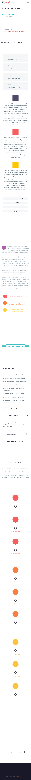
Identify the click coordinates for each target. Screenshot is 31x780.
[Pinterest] (15, 741)
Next (20, 752)
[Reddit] (24, 741)
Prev (10, 752)
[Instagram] (16, 767)
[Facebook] (7, 741)
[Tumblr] (18, 741)
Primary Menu (28, 2)
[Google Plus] (13, 741)
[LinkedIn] (21, 741)
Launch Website (15, 346)
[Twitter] (10, 741)
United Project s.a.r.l (20, 776)
